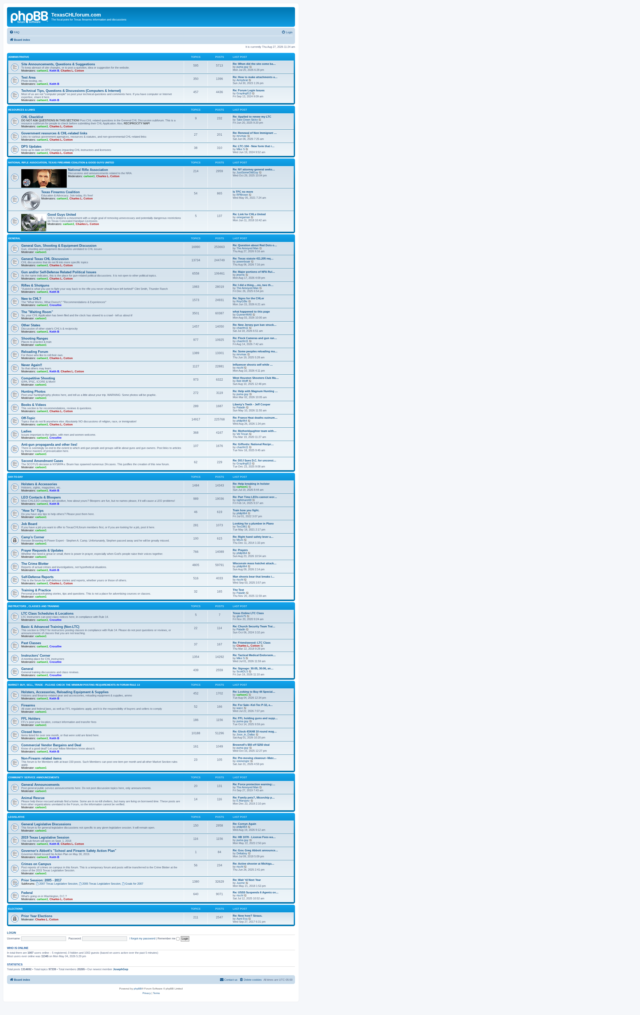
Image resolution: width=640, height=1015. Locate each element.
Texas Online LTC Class (248, 613)
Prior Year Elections (36, 916)
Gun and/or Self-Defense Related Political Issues (58, 272)
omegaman (243, 217)
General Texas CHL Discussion (45, 259)
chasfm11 (242, 327)
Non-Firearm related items (41, 758)
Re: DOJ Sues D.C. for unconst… (254, 460)
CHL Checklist (32, 117)
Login (11, 932)
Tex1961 (241, 526)
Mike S (240, 149)
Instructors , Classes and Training (33, 606)
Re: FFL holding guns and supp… (255, 718)
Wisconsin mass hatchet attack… (254, 563)
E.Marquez (243, 800)
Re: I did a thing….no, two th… (253, 285)
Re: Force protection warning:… (254, 784)
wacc (239, 707)
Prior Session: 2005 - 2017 (41, 880)
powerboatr (243, 261)
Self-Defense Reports (37, 577)
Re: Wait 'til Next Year (247, 879)
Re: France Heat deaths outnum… (255, 417)
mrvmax (241, 135)
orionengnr (243, 761)
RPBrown (242, 194)
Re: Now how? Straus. (247, 915)
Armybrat (242, 80)
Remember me (167, 938)
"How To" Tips (32, 511)
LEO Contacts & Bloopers (41, 497)
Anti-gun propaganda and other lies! (49, 444)
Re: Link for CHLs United (249, 214)
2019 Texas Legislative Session (45, 837)
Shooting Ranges (34, 338)
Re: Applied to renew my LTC (252, 116)
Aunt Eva (242, 918)
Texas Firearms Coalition (60, 192)
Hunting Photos (33, 391)
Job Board (29, 524)
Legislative (16, 817)
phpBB (138, 988)
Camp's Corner (32, 537)
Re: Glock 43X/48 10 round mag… (255, 731)
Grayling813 (243, 93)
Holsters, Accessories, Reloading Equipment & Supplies (64, 692)
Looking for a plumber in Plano (253, 523)
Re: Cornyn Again (244, 823)
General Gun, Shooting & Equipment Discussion (58, 245)
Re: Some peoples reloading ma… (255, 351)
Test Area (28, 77)
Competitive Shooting (38, 378)
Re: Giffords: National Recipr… (253, 444)
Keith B (54, 70)
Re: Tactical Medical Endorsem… (254, 655)
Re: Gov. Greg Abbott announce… (255, 850)
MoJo (239, 539)
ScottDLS (242, 671)
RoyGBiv (242, 301)
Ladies (26, 431)
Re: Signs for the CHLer (248, 298)
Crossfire (56, 305)
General (14, 238)
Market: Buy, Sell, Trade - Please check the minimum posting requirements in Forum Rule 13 (74, 684)
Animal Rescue (32, 798)
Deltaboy (241, 853)
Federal (27, 893)
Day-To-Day (15, 476)
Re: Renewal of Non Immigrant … (255, 132)
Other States (30, 325)
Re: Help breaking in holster (251, 483)
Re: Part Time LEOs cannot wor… (255, 496)
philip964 (241, 420)
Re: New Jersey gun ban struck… (254, 324)
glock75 (241, 616)
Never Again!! (31, 365)
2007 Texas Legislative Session (58, 883)
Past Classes (31, 643)
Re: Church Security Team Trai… (254, 626)
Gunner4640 (244, 314)
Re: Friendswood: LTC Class (251, 642)
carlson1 (42, 70)
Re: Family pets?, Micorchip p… (254, 797)
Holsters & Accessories (39, 484)
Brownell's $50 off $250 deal (251, 744)
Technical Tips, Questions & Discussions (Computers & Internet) (71, 91)
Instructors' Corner (35, 655)
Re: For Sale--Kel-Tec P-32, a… (253, 704)
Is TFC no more (243, 191)
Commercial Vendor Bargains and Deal (51, 745)
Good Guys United (62, 214)
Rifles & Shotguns (35, 285)
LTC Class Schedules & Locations (47, 613)
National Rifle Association (88, 170)
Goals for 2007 (134, 883)
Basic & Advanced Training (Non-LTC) (50, 627)
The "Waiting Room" (37, 312)
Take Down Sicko (247, 119)
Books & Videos (33, 405)
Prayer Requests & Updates (42, 550)
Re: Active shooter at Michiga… (253, 863)
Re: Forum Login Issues (248, 90)
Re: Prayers (240, 550)
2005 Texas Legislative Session (101, 883)
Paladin (240, 407)
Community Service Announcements (33, 777)
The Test (238, 589)
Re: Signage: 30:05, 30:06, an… (253, 668)
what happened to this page (251, 311)
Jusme (240, 882)
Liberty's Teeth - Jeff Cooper (251, 404)
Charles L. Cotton (72, 70)
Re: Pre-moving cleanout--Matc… (254, 757)
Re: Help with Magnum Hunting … (255, 391)
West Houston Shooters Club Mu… (256, 377)
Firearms (28, 705)
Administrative (18, 57)
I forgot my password (142, 938)
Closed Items (31, 732)
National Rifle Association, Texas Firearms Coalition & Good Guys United (61, 162)
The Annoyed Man (247, 248)
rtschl (239, 367)
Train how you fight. (246, 510)
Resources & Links (21, 109)
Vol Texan (242, 433)
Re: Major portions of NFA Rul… (254, 271)
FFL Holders (30, 718)
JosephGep (120, 969)
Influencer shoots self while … (253, 364)
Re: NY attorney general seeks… (254, 169)
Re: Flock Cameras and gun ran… (255, 338)
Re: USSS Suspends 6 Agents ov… (255, 892)
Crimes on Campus (36, 864)
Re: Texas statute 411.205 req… (253, 258)
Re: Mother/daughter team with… (254, 430)
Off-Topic (28, 418)
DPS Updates (31, 146)
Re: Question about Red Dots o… (255, 245)
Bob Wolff (242, 380)
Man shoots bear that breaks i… (253, 576)
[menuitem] (15, 32)
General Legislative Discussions (46, 824)
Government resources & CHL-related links (54, 133)
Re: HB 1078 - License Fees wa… (254, 837)
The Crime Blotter (34, 564)
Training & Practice (36, 590)
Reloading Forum (34, 352)
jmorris (240, 274)
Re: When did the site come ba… (254, 63)
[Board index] (29, 16)
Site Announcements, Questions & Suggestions (58, 64)
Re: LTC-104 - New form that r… (253, 146)
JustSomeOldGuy (247, 172)
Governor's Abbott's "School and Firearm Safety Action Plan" (68, 851)
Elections (15, 908)
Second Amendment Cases (42, 461)
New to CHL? (31, 299)
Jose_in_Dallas (245, 734)
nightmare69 (244, 499)
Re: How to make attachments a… (255, 77)
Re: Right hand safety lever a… (253, 536)
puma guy (242, 66)
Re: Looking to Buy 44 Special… (254, 691)
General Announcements (40, 785)
